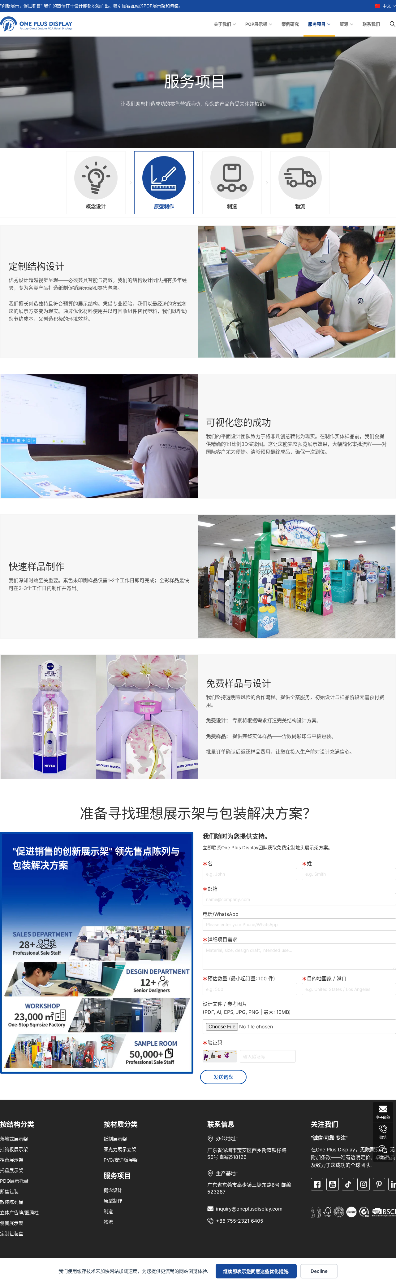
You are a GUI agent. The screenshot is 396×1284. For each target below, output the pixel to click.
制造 (108, 1211)
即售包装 (9, 1191)
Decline (319, 1271)
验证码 (215, 1043)
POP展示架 (256, 24)
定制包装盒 (11, 1233)
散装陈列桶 (11, 1202)
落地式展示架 (14, 1138)
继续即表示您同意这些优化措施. (256, 1271)
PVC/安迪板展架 (121, 1160)
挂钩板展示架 (14, 1149)
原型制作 (113, 1201)
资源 (344, 24)
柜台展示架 (11, 1160)
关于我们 (222, 24)
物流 (108, 1222)
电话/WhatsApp (221, 914)
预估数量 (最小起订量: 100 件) (241, 978)
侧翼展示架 (11, 1223)
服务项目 (316, 24)
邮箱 (212, 889)
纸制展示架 (115, 1138)
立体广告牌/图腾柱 (19, 1212)
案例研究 (290, 24)
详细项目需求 (222, 939)
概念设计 (113, 1190)
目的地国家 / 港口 (326, 978)
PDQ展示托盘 (14, 1181)
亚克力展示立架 (120, 1149)
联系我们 (371, 24)
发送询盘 (223, 1077)
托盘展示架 (11, 1170)
